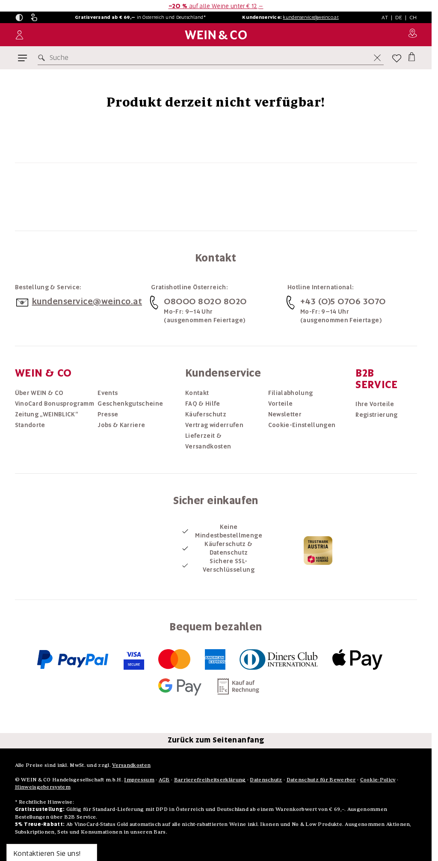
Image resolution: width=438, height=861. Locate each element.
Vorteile (280, 403)
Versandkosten (131, 765)
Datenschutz (266, 779)
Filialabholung (290, 393)
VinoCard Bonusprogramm (55, 403)
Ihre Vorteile (374, 404)
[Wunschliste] (396, 58)
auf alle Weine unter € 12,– (216, 6)
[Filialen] (412, 34)
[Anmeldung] (19, 34)
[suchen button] (43, 58)
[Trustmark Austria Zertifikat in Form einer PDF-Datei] (318, 550)
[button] (19, 17)
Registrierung (376, 415)
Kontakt (197, 393)
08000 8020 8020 (205, 301)
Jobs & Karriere (121, 425)
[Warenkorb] (411, 56)
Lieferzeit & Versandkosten (208, 441)
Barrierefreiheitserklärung (210, 779)
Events (108, 393)
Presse (108, 414)
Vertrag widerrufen (214, 425)
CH (413, 17)
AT (385, 17)
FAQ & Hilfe (202, 403)
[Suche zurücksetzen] (377, 57)
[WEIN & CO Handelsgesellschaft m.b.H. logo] (216, 34)
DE (398, 17)
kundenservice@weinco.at (310, 17)
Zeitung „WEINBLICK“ (46, 414)
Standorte (30, 425)
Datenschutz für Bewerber (321, 779)
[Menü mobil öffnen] (22, 57)
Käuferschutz (205, 414)
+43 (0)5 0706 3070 (343, 301)
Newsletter (285, 414)
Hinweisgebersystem (43, 787)
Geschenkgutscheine (130, 403)
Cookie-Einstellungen (302, 425)
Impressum (139, 779)
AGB (164, 779)
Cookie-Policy (378, 779)
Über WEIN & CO (39, 393)
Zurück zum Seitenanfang (216, 740)
